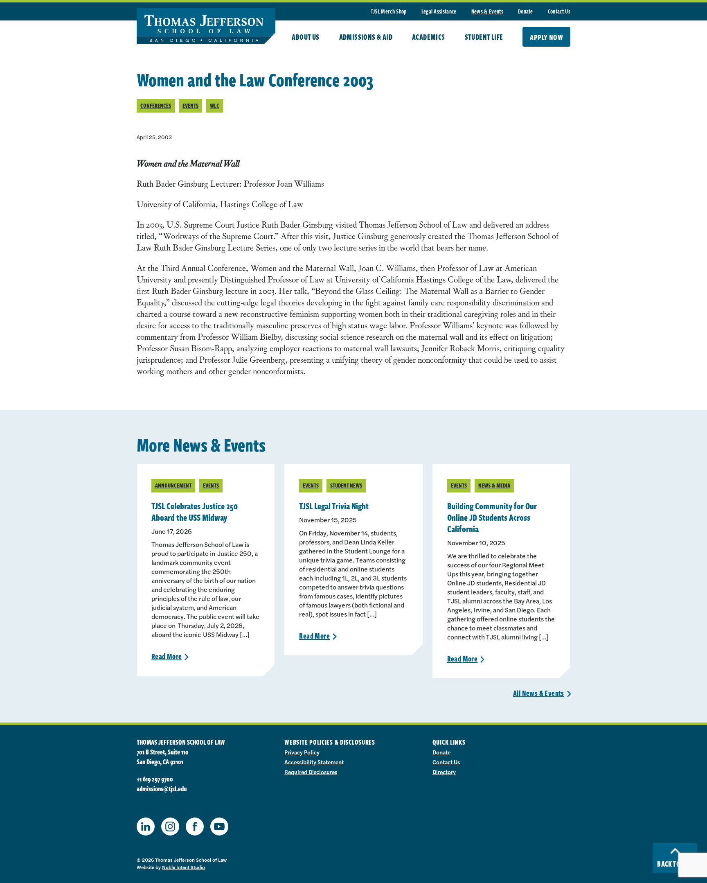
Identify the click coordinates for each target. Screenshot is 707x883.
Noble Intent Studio (183, 867)
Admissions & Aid (365, 37)
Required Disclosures (310, 772)
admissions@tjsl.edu (162, 789)
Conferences (155, 105)
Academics (428, 37)
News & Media (494, 485)
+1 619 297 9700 (155, 779)
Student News (346, 485)
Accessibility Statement (314, 762)
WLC (214, 105)
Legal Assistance (439, 11)
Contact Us (559, 11)
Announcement (173, 485)
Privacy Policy (302, 752)
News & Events (487, 11)
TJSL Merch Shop (389, 11)
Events (190, 105)
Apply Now (546, 37)
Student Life (484, 37)
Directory (444, 772)
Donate (525, 11)
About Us (305, 37)
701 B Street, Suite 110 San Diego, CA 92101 (163, 757)
